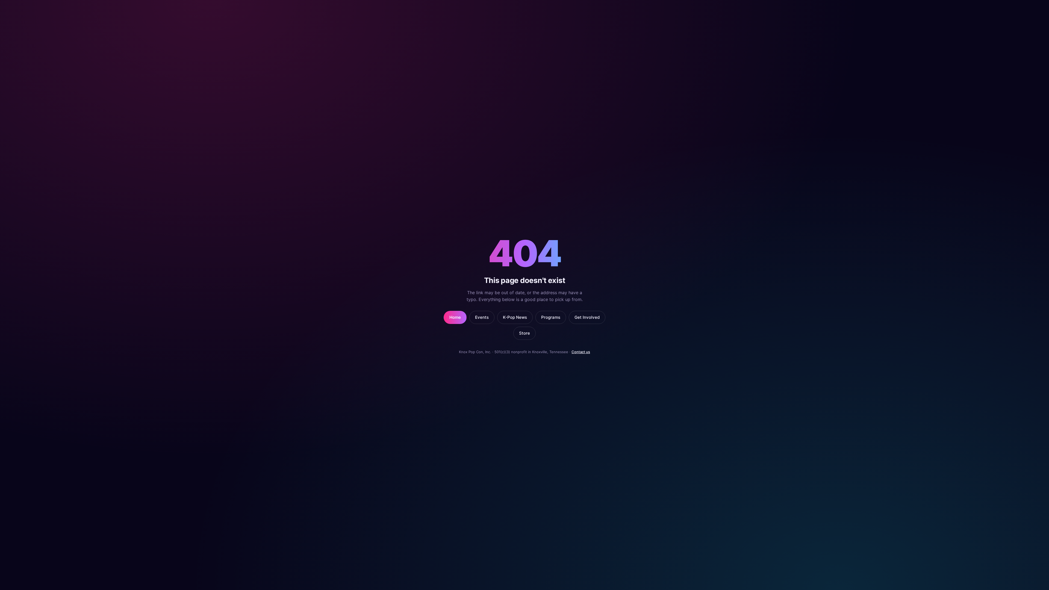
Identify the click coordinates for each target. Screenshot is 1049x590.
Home (455, 317)
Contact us (580, 352)
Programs (550, 317)
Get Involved (587, 317)
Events (482, 317)
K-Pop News (515, 317)
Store (524, 333)
